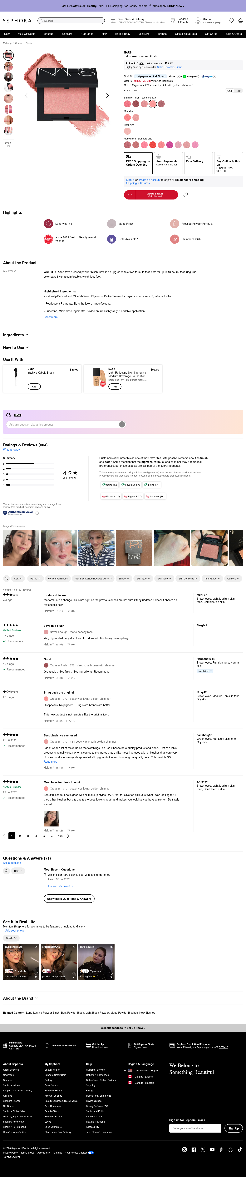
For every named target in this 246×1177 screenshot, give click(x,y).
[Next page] (68, 835)
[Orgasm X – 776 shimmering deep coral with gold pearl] (127, 104)
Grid (229, 90)
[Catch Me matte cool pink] (195, 145)
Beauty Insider (52, 1069)
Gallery (48, 1080)
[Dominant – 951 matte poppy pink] (144, 145)
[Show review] (21, 548)
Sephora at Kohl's (95, 1111)
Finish (179, 66)
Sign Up (234, 1128)
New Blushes (147, 1012)
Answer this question (60, 886)
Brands (162, 34)
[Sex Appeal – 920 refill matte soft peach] (127, 131)
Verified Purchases (58, 578)
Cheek (18, 43)
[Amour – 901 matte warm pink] (136, 145)
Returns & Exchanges (97, 1074)
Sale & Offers (234, 34)
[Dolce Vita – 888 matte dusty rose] (127, 145)
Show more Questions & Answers (69, 899)
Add (34, 386)
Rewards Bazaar (53, 1116)
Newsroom (8, 1074)
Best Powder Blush (72, 1012)
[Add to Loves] (185, 195)
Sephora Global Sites (14, 1111)
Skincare (67, 34)
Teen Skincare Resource (99, 1132)
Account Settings (53, 1095)
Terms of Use (27, 1152)
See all (8, 144)
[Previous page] (4, 835)
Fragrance (87, 34)
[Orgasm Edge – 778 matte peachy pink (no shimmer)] (161, 145)
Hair (104, 34)
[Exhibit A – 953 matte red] (153, 145)
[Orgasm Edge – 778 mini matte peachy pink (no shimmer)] (127, 117)
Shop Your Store (53, 1126)
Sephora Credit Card (55, 1074)
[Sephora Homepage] (17, 21)
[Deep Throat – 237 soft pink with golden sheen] (144, 104)
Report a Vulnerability (14, 1132)
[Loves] (231, 21)
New (7, 34)
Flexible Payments (95, 1121)
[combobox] (71, 20)
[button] (178, 76)
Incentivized (203, 670)
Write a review (11, 449)
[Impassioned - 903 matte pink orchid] (178, 145)
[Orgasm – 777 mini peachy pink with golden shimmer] (136, 117)
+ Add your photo (13, 930)
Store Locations (94, 1116)
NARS (127, 52)
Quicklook (15, 387)
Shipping (91, 1085)
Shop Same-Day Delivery (58, 1132)
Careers (7, 1080)
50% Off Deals (26, 34)
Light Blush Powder (97, 1012)
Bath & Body (122, 34)
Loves (48, 1121)
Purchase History (53, 1090)
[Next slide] (107, 95)
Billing (89, 1090)
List (238, 90)
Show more (51, 317)
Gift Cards (211, 34)
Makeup (48, 34)
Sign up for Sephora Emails (187, 1120)
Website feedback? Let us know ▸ (123, 1028)
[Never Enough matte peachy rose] (186, 145)
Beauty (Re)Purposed (14, 1126)
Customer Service (95, 1069)
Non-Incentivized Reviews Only (91, 578)
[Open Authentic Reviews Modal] (37, 513)
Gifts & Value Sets (186, 34)
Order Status (51, 1085)
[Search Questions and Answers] (6, 870)
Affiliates (7, 1095)
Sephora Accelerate (13, 1121)
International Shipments (98, 1095)
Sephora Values (11, 1085)
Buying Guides (93, 1100)
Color (160, 66)
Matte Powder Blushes (124, 1012)
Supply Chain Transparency (17, 1090)
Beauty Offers (52, 1111)
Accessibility (92, 1126)
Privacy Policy (10, 1152)
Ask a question (154, 63)
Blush (29, 43)
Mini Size (144, 34)
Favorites (169, 66)
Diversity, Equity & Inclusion (17, 1116)
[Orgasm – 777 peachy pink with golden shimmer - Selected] (153, 104)
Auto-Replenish (53, 1106)
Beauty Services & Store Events (61, 1100)
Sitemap (57, 1152)
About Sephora (11, 1069)
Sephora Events (11, 1100)
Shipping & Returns (138, 183)
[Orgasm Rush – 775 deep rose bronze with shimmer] (136, 104)
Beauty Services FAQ (97, 1106)
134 (60, 836)
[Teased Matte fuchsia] (169, 145)
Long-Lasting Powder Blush (43, 1012)
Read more (50, 761)
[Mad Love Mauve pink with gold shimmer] (161, 104)
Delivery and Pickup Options (101, 1080)
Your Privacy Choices (76, 1152)
